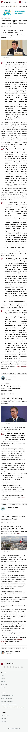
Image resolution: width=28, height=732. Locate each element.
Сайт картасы (4, 715)
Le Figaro (17, 533)
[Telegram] (7, 27)
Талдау (3, 681)
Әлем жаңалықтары (14, 504)
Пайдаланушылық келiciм (7, 695)
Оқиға (2, 675)
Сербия (24, 504)
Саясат (3, 678)
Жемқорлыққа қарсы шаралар (9, 704)
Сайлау (4, 504)
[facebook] (10, 667)
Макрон (4, 648)
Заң (24, 648)
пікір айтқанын (22, 366)
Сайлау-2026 (9, 6)
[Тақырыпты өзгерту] (21, 2)
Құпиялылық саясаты (6, 698)
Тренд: (2, 6)
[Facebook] (10, 27)
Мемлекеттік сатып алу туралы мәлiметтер (12, 707)
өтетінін (22, 497)
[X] (13, 27)
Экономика (4, 684)
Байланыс (3, 718)
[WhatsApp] (5, 27)
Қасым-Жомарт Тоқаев (8, 373)
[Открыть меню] (25, 2)
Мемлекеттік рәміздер (7, 701)
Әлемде (3, 687)
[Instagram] (2, 27)
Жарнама (3, 721)
